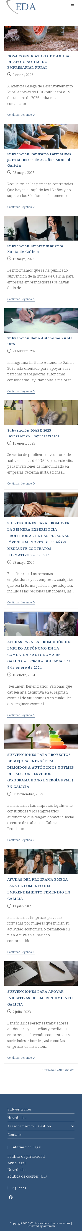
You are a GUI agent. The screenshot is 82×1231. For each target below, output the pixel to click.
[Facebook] (11, 1197)
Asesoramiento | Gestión (29, 1126)
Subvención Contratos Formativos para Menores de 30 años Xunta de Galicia (40, 160)
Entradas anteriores (60, 1070)
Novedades (17, 1117)
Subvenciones (20, 1109)
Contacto (15, 1134)
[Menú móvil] (72, 5)
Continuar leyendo (21, 115)
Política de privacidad (26, 1156)
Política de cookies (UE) (27, 1176)
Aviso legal (17, 1163)
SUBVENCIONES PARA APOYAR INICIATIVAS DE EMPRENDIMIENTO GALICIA (40, 997)
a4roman (49, 1226)
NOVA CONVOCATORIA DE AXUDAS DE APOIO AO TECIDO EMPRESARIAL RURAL (39, 62)
